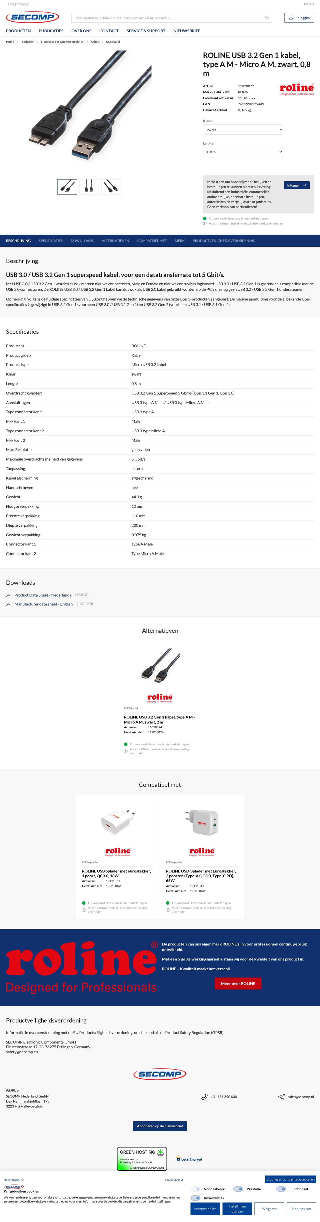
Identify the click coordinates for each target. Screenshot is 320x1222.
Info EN (309, 4)
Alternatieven (115, 240)
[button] (14, 1180)
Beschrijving (18, 240)
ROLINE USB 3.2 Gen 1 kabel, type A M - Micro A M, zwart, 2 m (159, 719)
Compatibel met (152, 240)
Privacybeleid (174, 1180)
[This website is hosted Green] (142, 1159)
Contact (109, 30)
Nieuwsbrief (187, 30)
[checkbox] (195, 1189)
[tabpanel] (89, 112)
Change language (18, 4)
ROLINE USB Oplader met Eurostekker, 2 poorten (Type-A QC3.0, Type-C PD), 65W (201, 875)
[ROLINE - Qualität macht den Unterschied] (82, 967)
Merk (180, 240)
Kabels (95, 42)
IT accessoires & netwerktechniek (62, 42)
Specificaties (51, 240)
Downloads (82, 240)
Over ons (82, 30)
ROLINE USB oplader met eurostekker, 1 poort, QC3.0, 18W (116, 873)
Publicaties (51, 30)
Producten (18, 30)
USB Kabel (113, 42)
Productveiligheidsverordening (224, 240)
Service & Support (146, 30)
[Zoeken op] (267, 18)
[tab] (67, 186)
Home (10, 42)
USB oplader (90, 862)
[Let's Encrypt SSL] (189, 1159)
